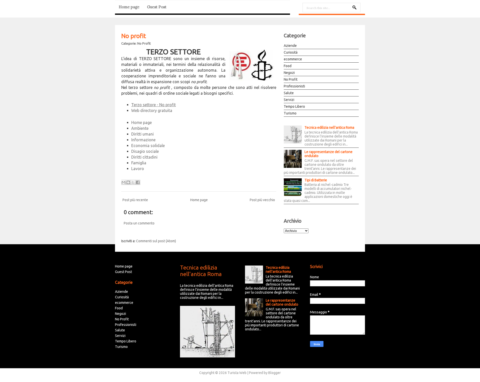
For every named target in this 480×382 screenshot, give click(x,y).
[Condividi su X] (133, 182)
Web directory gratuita (151, 110)
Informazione (143, 140)
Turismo (290, 113)
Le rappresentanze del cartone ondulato (328, 154)
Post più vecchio (262, 200)
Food (288, 66)
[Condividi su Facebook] (137, 182)
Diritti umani (142, 134)
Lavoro (137, 168)
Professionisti (294, 86)
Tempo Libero (294, 106)
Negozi (289, 73)
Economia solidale (148, 145)
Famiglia (138, 163)
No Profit (144, 43)
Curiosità (291, 52)
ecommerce (293, 59)
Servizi (289, 100)
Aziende (290, 46)
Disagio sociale (145, 151)
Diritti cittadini (144, 157)
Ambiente (139, 128)
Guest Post (156, 7)
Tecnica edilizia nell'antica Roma (329, 127)
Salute (289, 93)
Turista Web (237, 373)
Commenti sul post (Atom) (156, 241)
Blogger (274, 373)
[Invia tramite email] (123, 182)
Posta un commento (139, 223)
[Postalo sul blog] (128, 182)
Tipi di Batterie (315, 180)
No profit (133, 36)
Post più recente (135, 200)
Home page (129, 7)
